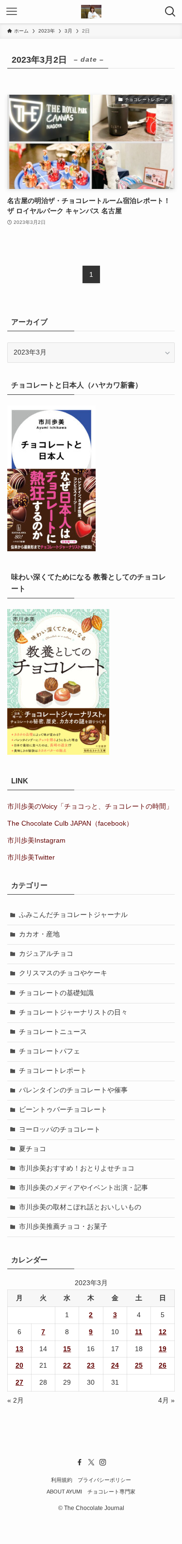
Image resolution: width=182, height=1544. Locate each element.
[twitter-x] (91, 1462)
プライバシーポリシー (104, 1480)
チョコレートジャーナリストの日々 (73, 1012)
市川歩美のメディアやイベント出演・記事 (83, 1187)
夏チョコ (32, 1149)
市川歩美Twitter (31, 857)
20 (19, 1365)
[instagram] (103, 1462)
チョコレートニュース (53, 1031)
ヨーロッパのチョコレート (59, 1129)
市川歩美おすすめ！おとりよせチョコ (76, 1168)
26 (162, 1365)
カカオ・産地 (39, 934)
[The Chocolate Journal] (91, 11)
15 (67, 1349)
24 (115, 1365)
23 (91, 1365)
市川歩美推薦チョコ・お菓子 (63, 1226)
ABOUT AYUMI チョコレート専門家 (91, 1491)
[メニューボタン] (11, 11)
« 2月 (15, 1400)
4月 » (166, 1400)
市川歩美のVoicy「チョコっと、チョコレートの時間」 (90, 806)
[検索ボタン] (170, 11)
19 (162, 1349)
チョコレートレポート (53, 1070)
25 (139, 1365)
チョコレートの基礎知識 (56, 993)
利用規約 (61, 1480)
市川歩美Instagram (36, 840)
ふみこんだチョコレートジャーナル (73, 914)
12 (162, 1332)
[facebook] (79, 1462)
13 (19, 1349)
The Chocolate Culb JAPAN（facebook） (70, 823)
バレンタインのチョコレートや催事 (73, 1090)
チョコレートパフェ (49, 1051)
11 (138, 1332)
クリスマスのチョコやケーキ (63, 973)
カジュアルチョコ (46, 953)
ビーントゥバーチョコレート (63, 1109)
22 (67, 1365)
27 (19, 1382)
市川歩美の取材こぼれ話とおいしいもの (80, 1207)
